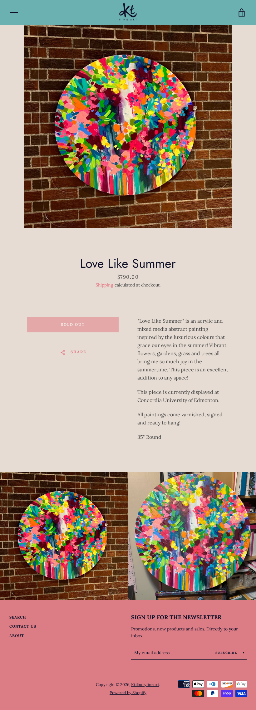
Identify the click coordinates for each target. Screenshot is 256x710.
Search (17, 617)
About (16, 635)
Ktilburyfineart (145, 684)
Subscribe (227, 653)
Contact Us (22, 626)
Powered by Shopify (128, 692)
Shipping (104, 285)
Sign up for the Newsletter (176, 617)
